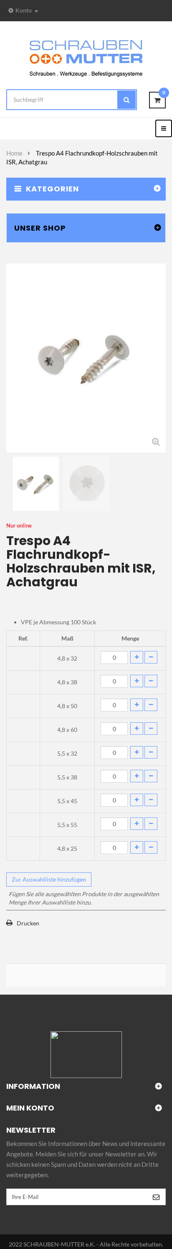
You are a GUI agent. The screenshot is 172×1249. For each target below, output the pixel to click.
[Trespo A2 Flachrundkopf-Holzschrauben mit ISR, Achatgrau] (36, 484)
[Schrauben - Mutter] (86, 57)
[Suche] (126, 99)
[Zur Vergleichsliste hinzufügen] (86, 944)
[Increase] (136, 657)
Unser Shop (40, 228)
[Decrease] (150, 657)
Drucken (28, 923)
